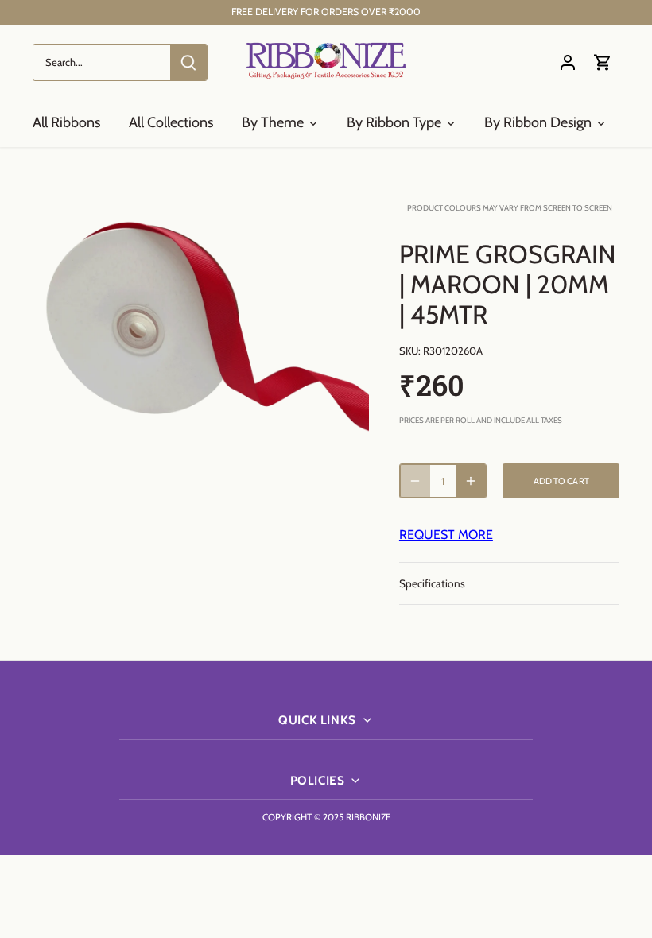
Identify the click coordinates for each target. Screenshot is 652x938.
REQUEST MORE (446, 534)
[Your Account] (567, 62)
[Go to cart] (602, 62)
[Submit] (188, 62)
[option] (201, 331)
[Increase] (471, 481)
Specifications (432, 583)
